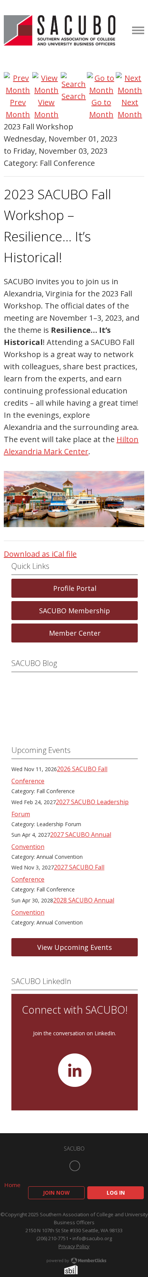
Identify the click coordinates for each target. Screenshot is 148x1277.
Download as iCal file (40, 554)
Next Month (130, 108)
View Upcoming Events (74, 947)
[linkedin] (74, 1165)
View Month (46, 108)
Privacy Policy (74, 1246)
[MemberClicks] (59, 30)
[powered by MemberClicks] (74, 1261)
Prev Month (18, 108)
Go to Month (101, 108)
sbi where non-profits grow (81, 1269)
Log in (116, 1192)
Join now (56, 1192)
